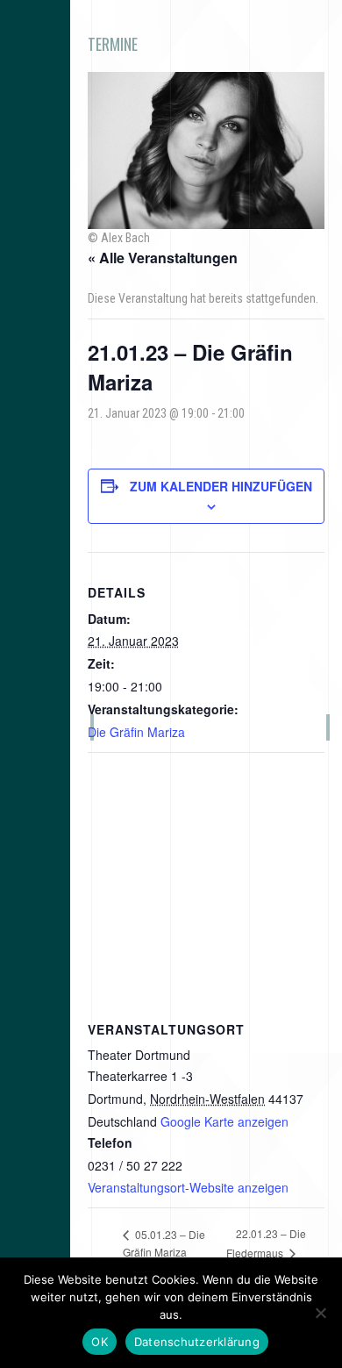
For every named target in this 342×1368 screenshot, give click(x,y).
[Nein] (320, 1312)
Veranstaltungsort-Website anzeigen (188, 1187)
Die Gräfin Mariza (136, 732)
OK (99, 1342)
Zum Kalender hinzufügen (221, 486)
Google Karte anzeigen (224, 1121)
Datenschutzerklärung (197, 1342)
